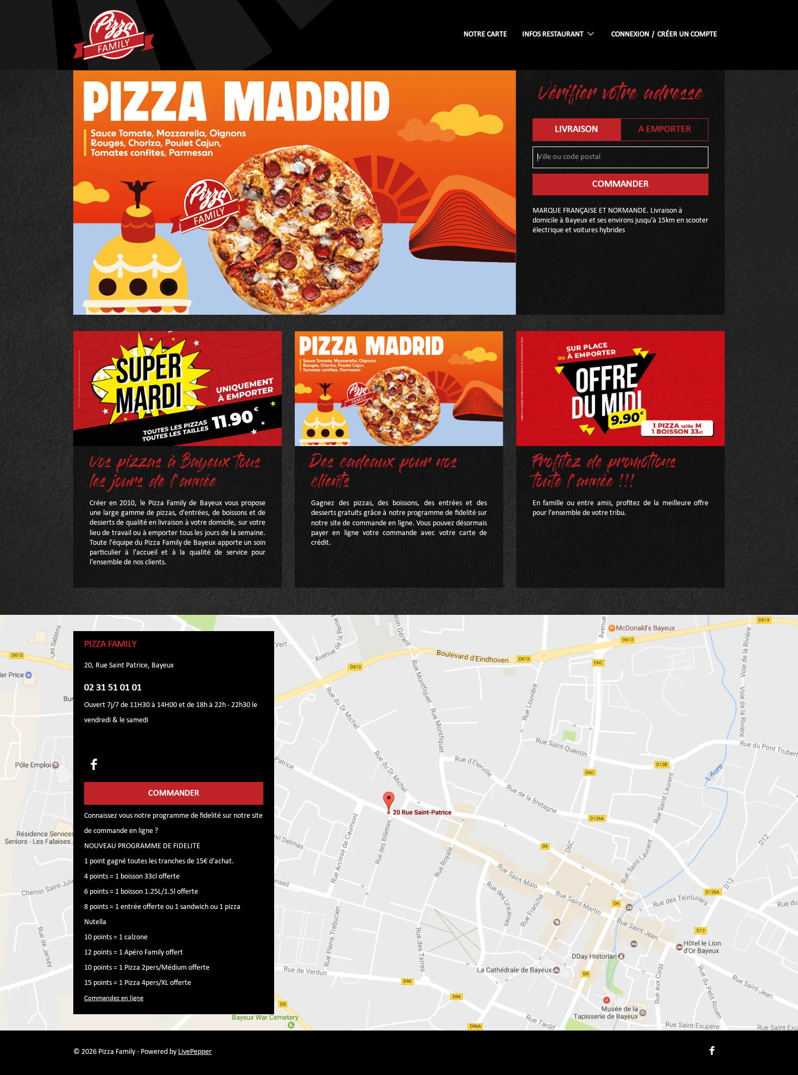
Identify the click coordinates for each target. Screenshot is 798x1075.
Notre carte (485, 34)
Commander (620, 184)
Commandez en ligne (113, 998)
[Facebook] (94, 764)
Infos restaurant (553, 34)
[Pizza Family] (113, 35)
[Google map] (399, 823)
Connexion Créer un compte (664, 34)
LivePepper (195, 1052)
